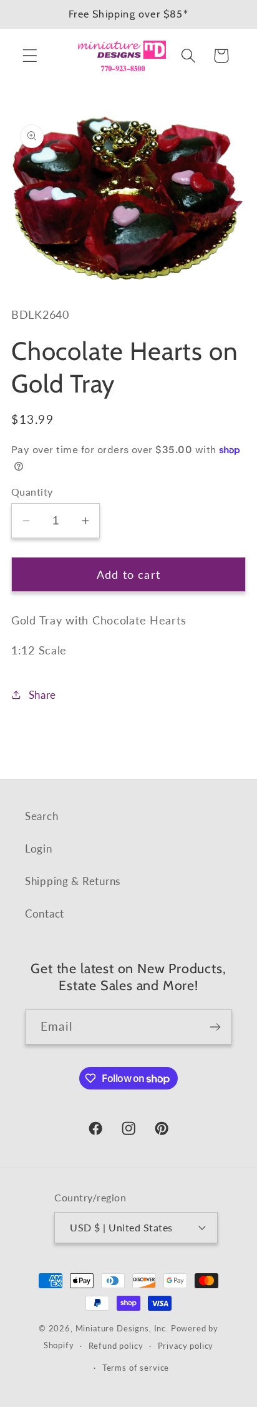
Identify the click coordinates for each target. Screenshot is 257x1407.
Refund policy (116, 1346)
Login (38, 848)
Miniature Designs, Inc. (121, 1328)
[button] (30, 56)
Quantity (32, 492)
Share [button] (42, 694)
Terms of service (135, 1368)
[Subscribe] (214, 1026)
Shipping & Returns (72, 881)
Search (41, 816)
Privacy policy (186, 1346)
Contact (44, 913)
